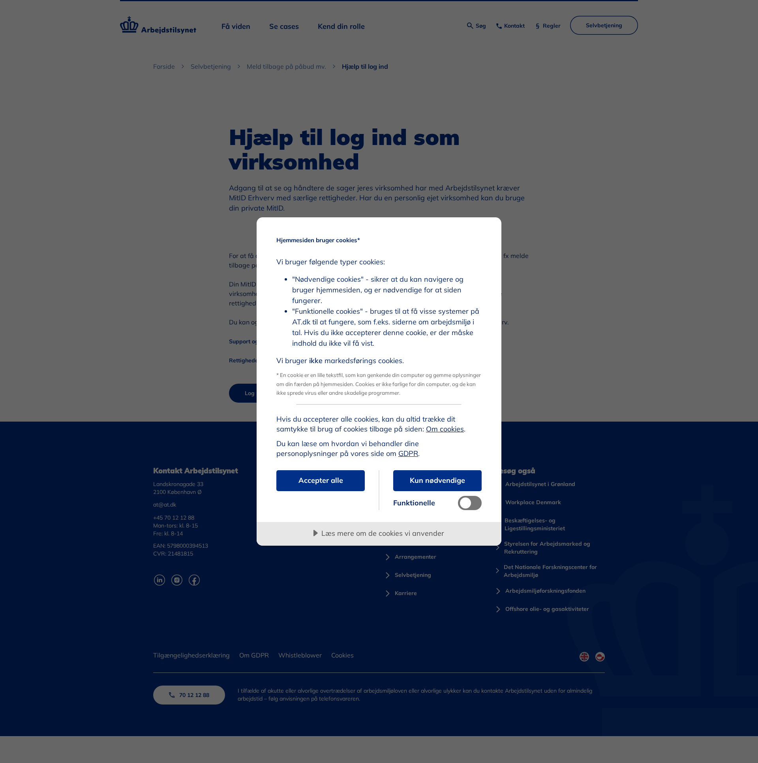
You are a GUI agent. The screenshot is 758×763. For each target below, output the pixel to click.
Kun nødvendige (437, 480)
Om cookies (445, 428)
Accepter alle (320, 480)
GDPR (408, 453)
